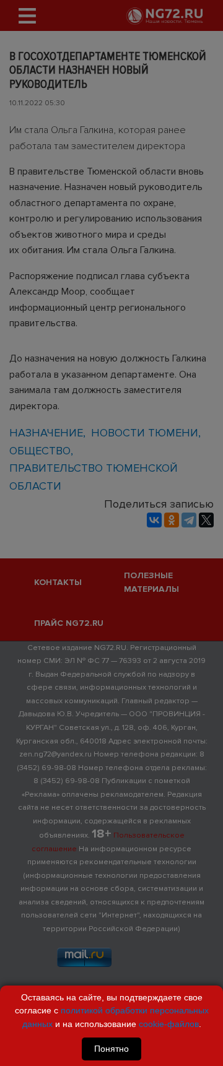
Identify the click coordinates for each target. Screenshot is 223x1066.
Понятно (111, 1049)
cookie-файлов (169, 1024)
